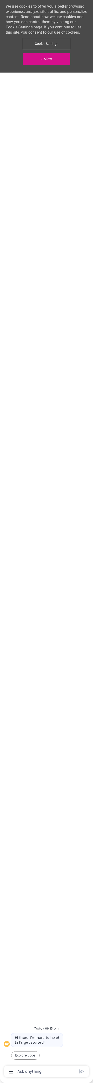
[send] (82, 1071)
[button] (46, 43)
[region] (46, 539)
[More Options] (11, 1071)
